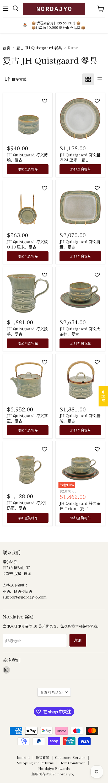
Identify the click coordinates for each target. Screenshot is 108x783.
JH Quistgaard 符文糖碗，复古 (27, 157)
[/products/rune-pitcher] (28, 292)
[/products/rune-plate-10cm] (28, 205)
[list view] (99, 79)
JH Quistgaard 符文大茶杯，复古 (80, 331)
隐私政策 (42, 757)
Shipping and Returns (35, 762)
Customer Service (70, 757)
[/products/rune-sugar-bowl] (28, 118)
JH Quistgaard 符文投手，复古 (27, 331)
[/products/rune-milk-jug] (28, 466)
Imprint (23, 757)
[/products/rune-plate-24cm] (80, 118)
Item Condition (72, 762)
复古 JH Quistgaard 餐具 (39, 47)
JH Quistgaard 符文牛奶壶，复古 (27, 505)
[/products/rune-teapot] (28, 379)
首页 (6, 47)
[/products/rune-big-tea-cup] (80, 292)
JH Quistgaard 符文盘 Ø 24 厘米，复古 (80, 157)
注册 (78, 640)
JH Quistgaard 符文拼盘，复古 (80, 244)
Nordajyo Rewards (54, 768)
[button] (45, 101)
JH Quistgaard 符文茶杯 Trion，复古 (80, 505)
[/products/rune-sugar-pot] (80, 379)
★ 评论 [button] (103, 396)
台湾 (51, 692)
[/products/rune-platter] (80, 205)
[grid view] (88, 79)
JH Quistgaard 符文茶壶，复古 (27, 418)
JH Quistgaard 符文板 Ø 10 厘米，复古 (27, 244)
